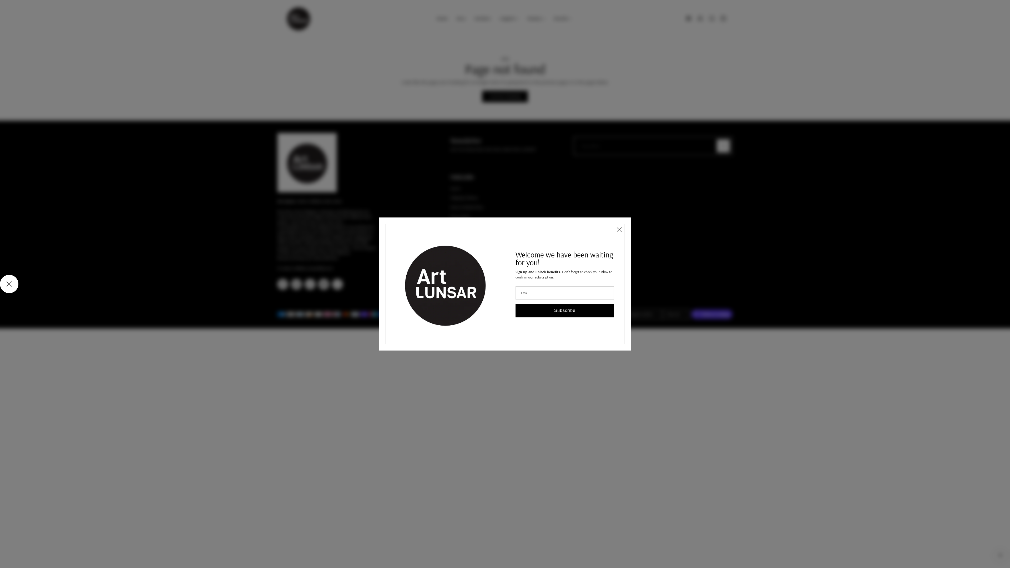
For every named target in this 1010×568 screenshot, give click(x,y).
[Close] (619, 229)
